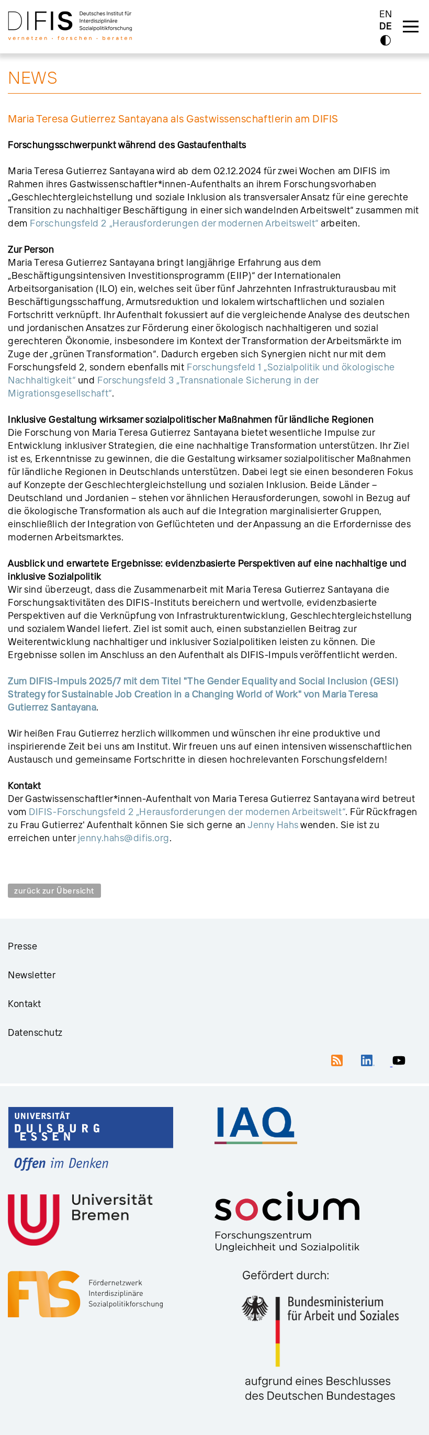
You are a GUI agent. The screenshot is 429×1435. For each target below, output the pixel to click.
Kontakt (24, 1004)
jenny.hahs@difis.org (124, 838)
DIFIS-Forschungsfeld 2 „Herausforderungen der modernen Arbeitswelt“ (187, 812)
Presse (22, 946)
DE (385, 26)
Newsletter (32, 975)
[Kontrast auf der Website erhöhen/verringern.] (385, 40)
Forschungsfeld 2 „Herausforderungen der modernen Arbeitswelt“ (174, 223)
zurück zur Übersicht (54, 891)
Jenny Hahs (273, 825)
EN (385, 14)
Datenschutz (35, 1032)
